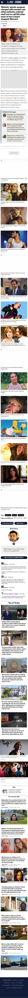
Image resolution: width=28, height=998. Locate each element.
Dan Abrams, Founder (17, 987)
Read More (14, 153)
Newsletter (6, 982)
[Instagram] (19, 518)
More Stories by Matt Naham (14, 557)
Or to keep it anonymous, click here (15, 791)
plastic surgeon (13, 58)
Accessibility (19, 982)
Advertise (21, 980)
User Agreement (7, 985)
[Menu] (2, 2)
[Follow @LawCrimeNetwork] (23, 518)
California (8, 515)
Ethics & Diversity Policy (18, 985)
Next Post (20, 523)
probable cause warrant (11, 146)
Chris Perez (4, 864)
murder (14, 515)
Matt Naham (4, 21)
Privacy (13, 982)
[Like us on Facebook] (16, 518)
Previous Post (8, 523)
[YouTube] (14, 518)
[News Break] (26, 518)
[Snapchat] (24, 518)
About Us (15, 980)
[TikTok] (18, 518)
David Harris (4, 807)
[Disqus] (14, 580)
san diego (21, 515)
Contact (8, 987)
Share (4, 25)
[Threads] (21, 518)
